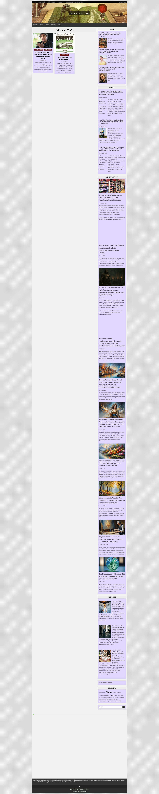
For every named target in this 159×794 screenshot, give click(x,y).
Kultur (41, 25)
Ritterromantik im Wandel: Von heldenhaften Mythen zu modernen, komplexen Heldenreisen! (112, 500)
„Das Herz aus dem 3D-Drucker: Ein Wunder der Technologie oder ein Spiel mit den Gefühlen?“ (112, 576)
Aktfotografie (109, 699)
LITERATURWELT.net (79, 13)
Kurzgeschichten (64, 55)
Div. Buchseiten (41, 2)
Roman (47, 25)
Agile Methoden (102, 692)
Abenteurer (121, 697)
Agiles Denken (110, 701)
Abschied (118, 692)
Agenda (119, 701)
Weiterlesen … (116, 214)
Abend (109, 692)
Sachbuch (53, 25)
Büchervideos (51, 2)
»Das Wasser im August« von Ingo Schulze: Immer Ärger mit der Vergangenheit (110, 34)
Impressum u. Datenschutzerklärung (74, 2)
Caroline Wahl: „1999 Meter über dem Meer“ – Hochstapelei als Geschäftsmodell (111, 68)
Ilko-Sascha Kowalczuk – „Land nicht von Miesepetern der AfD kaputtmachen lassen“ (43, 55)
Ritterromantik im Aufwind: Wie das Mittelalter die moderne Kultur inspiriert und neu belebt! (112, 463)
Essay (59, 25)
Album (115, 701)
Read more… (116, 44)
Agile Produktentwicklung (106, 697)
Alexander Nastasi (102, 699)
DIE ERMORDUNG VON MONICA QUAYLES (65, 58)
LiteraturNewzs (47, 49)
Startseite (35, 25)
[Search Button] (80, 786)
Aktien (114, 699)
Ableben (115, 695)
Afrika (122, 695)
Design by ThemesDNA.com (79, 791)
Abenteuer (110, 695)
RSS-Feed (116, 609)
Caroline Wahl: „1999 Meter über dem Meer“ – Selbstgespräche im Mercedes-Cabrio (111, 51)
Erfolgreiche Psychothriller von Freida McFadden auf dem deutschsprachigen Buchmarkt (110, 197)
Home (34, 2)
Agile (114, 692)
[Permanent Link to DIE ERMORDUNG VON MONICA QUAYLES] (64, 43)
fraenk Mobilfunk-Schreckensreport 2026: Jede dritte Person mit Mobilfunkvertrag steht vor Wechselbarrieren (118, 605)
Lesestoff (60, 2)
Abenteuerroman (102, 695)
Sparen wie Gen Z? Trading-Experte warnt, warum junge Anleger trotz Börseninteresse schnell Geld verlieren (118, 629)
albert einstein (115, 697)
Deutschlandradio (39, 49)
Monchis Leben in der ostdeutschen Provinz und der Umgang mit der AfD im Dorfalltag (111, 121)
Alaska (119, 695)
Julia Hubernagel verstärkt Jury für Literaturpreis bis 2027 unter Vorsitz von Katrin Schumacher (111, 92)
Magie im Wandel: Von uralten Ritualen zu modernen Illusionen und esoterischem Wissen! (111, 539)
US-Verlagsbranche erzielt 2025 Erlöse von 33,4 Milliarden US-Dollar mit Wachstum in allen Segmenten (112, 148)
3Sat (99, 697)
